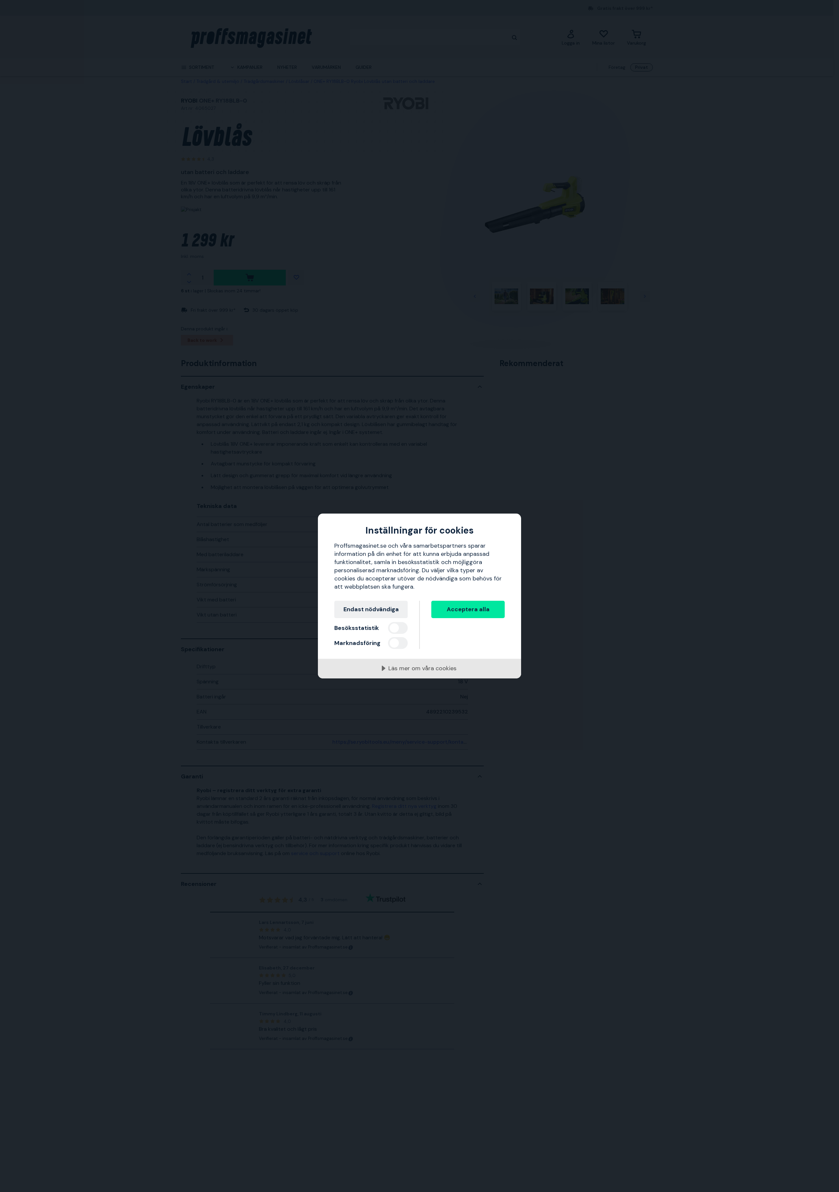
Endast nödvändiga (371, 609)
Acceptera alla (468, 609)
